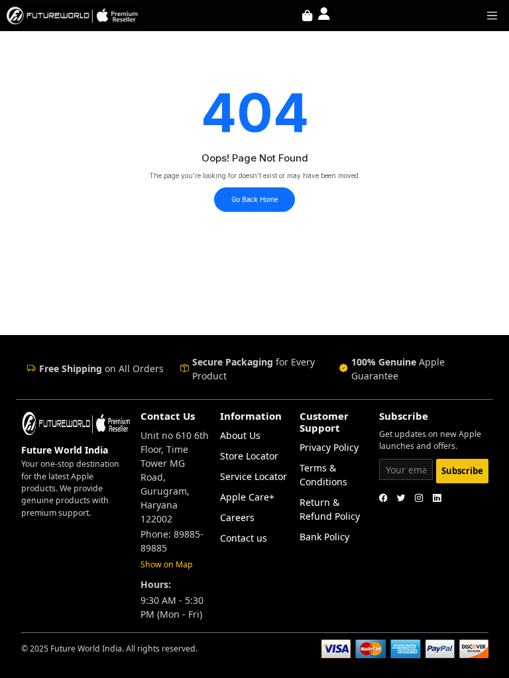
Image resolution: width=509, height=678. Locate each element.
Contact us (243, 538)
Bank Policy (324, 536)
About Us (240, 435)
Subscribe (462, 471)
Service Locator (253, 476)
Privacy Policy (329, 447)
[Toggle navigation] (492, 15)
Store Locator (249, 456)
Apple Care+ (247, 497)
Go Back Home (254, 199)
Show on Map (167, 564)
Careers (237, 517)
